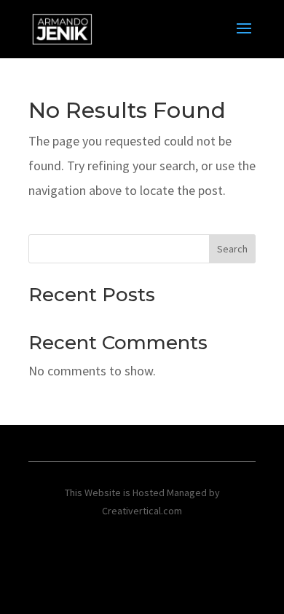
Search (232, 248)
